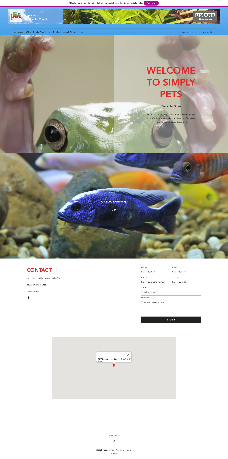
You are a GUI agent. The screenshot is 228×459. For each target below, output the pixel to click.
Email (174, 267)
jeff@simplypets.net (190, 32)
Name (144, 267)
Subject (144, 288)
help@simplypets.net (36, 285)
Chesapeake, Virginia (35, 19)
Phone (144, 278)
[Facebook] (28, 297)
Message (145, 298)
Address (176, 278)
